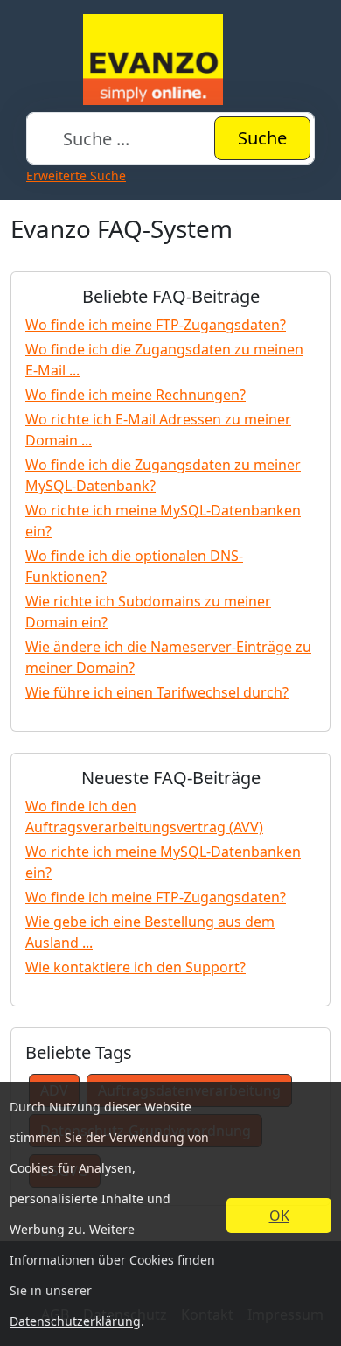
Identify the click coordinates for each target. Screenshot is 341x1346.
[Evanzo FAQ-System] (170, 59)
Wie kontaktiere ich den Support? (135, 967)
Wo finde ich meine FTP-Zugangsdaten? (155, 324)
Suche (262, 138)
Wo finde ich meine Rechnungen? (135, 394)
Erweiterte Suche (76, 175)
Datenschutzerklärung (75, 1321)
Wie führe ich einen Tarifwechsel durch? (157, 692)
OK (279, 1215)
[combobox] (170, 138)
